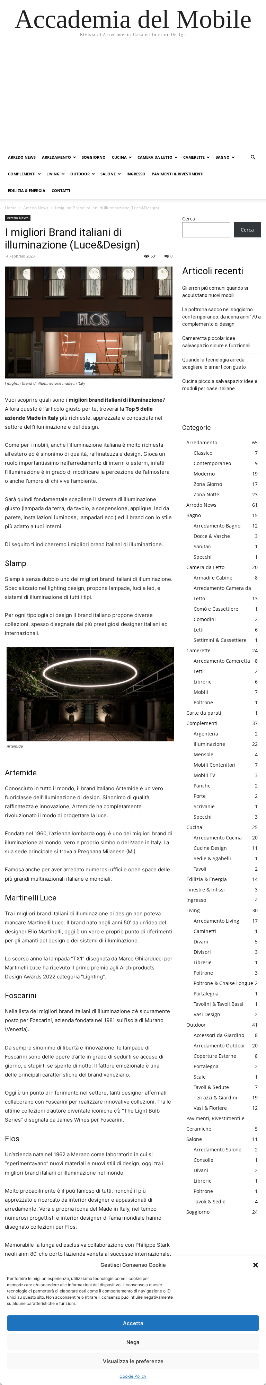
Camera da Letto (155, 157)
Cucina (119, 157)
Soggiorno (94, 157)
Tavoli (200, 868)
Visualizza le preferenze (133, 1361)
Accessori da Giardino (219, 1035)
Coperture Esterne (215, 1056)
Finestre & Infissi (205, 889)
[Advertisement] (133, 97)
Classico (203, 453)
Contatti (61, 190)
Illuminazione (209, 744)
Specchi (203, 557)
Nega (133, 1342)
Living (53, 173)
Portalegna (206, 993)
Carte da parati (203, 712)
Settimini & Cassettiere (220, 640)
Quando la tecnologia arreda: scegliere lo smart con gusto (214, 363)
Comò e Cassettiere (216, 609)
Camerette (194, 157)
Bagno (222, 157)
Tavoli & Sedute (211, 1087)
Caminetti (205, 931)
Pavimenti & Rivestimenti (178, 173)
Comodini (205, 619)
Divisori (202, 952)
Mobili (201, 692)
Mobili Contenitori (215, 764)
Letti (199, 629)
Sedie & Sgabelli (212, 858)
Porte (200, 796)
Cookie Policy (133, 1376)
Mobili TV (204, 775)
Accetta (133, 1323)
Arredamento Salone (217, 1149)
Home (11, 208)
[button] (255, 1265)
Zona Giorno (208, 484)
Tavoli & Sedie (209, 1201)
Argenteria (206, 733)
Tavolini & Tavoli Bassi (218, 1004)
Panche (202, 785)
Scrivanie (204, 806)
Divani (201, 941)
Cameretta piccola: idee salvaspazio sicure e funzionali (216, 342)
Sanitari (203, 546)
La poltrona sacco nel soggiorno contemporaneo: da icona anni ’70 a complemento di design (221, 317)
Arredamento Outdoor (219, 1045)
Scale (200, 1076)
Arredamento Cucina (218, 837)
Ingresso (135, 173)
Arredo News (22, 157)
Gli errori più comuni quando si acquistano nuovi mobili (215, 291)
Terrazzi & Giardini (215, 1097)
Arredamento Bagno (217, 525)
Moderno (204, 473)
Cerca (188, 218)
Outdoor (80, 173)
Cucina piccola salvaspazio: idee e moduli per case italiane (219, 384)
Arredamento (56, 157)
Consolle (203, 1160)
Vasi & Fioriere (210, 1108)
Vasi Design (207, 1014)
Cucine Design (210, 848)
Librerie (203, 681)
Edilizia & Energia (26, 190)
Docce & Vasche (212, 536)
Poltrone (203, 702)
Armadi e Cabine (213, 577)
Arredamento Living (216, 920)
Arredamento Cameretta (222, 660)
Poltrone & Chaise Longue (223, 983)
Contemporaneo (212, 463)
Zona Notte (206, 494)
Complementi (22, 173)
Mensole (203, 754)
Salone (108, 173)
